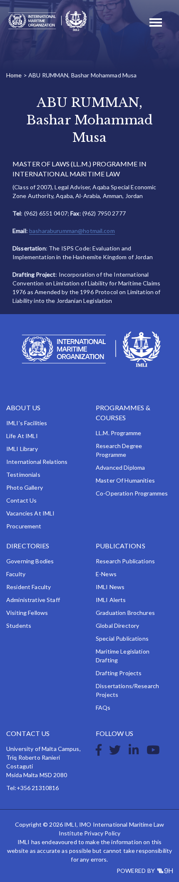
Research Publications (125, 561)
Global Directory (117, 625)
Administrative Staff (33, 599)
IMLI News (110, 586)
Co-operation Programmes (132, 493)
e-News (106, 573)
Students (18, 625)
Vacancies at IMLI (30, 513)
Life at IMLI (22, 435)
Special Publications (122, 638)
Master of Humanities (125, 480)
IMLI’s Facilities (26, 422)
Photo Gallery (24, 487)
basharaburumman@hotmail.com (72, 230)
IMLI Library (22, 448)
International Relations (36, 461)
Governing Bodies (30, 561)
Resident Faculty (28, 586)
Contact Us (21, 500)
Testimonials (23, 474)
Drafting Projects (119, 672)
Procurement (24, 526)
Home (14, 75)
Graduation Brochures (125, 612)
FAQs (103, 707)
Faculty (15, 573)
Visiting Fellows (27, 612)
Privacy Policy (102, 833)
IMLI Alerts (111, 599)
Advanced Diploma (120, 467)
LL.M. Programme (118, 432)
